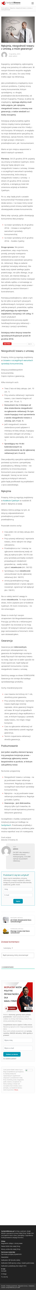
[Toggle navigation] (32, 3)
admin (15, 56)
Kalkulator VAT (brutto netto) (10, 1260)
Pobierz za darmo (12, 1054)
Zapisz (18, 901)
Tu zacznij (4, 1277)
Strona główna (5, 8)
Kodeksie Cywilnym (11, 500)
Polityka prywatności (11, 1286)
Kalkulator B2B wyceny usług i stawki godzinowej (17, 1263)
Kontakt (3, 1271)
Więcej (16, 1090)
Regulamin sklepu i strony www (11, 1243)
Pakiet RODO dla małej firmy (10, 1246)
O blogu (4, 1274)
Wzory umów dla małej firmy (10, 1249)
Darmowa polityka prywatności (11, 1254)
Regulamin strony (23, 1286)
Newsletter (4, 1257)
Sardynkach (6, 825)
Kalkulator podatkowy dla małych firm (13, 1266)
